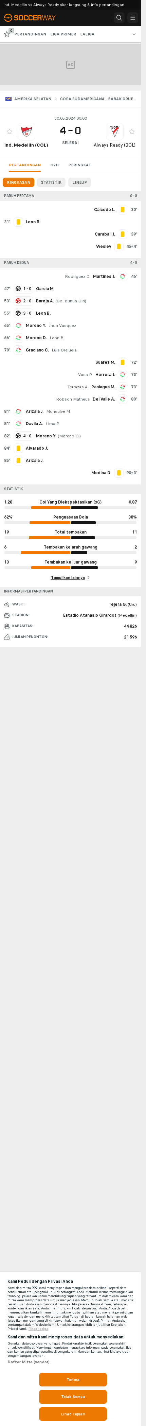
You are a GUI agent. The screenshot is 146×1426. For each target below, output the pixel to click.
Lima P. (53, 423)
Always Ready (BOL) (114, 145)
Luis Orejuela (64, 350)
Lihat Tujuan (73, 1414)
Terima (73, 1379)
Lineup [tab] (79, 182)
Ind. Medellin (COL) (26, 145)
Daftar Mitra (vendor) (28, 1362)
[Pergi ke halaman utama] (34, 18)
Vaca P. (85, 374)
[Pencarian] (119, 17)
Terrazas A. (78, 387)
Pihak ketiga (38, 1329)
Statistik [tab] (51, 182)
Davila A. (34, 423)
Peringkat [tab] (79, 165)
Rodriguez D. (77, 276)
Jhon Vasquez (62, 325)
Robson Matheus (73, 399)
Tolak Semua (73, 1396)
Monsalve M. (58, 411)
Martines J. (104, 276)
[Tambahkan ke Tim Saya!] (9, 131)
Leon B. (57, 338)
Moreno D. (36, 338)
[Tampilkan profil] (26, 131)
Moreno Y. (36, 325)
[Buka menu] (132, 17)
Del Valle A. (104, 399)
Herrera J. (105, 374)
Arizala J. (34, 411)
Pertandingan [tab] (25, 165)
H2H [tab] (54, 165)
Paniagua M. (103, 387)
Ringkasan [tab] (18, 182)
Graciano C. (37, 350)
